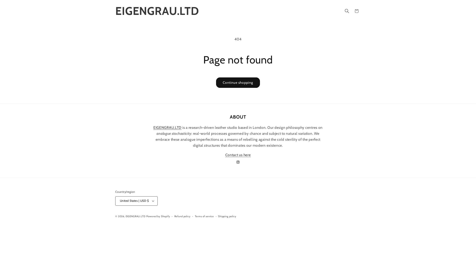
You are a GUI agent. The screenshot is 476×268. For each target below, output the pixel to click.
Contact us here (238, 155)
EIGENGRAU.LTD (136, 216)
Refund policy (182, 216)
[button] (347, 11)
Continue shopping (238, 83)
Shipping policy (227, 216)
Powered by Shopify (158, 216)
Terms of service (204, 216)
